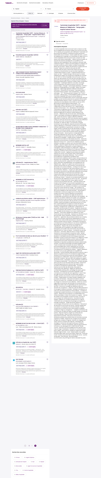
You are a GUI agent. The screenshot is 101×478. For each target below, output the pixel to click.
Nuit (33, 461)
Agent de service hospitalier (35, 466)
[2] (35, 446)
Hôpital (42, 461)
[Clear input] (41, 9)
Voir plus (25, 48)
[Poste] (26, 9)
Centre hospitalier (28, 470)
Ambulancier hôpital (21, 461)
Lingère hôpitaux (30, 457)
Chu (17, 470)
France (22, 18)
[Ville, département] (58, 9)
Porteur (18, 457)
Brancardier (19, 466)
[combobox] (27, 9)
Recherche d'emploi (15, 18)
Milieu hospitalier (20, 474)
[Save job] (47, 33)
